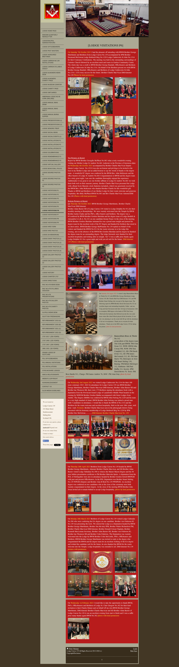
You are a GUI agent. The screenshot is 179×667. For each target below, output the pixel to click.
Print (71, 649)
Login (135, 649)
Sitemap (76, 649)
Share (46, 441)
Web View (133, 651)
